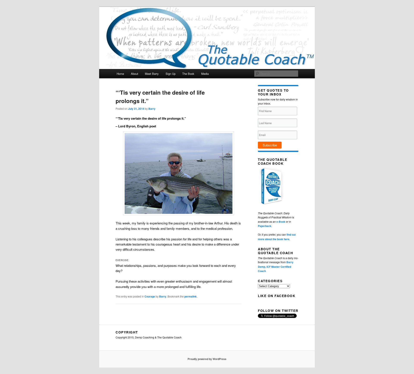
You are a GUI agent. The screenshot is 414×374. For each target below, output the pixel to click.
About (134, 74)
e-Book (280, 222)
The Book (188, 74)
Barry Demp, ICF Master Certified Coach (275, 266)
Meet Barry (152, 74)
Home (120, 74)
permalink (190, 296)
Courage (149, 296)
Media (205, 74)
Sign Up (171, 74)
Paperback (264, 226)
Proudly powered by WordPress (207, 359)
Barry (151, 109)
